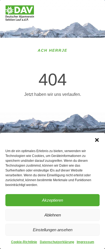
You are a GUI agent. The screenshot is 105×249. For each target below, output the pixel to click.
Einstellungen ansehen (52, 229)
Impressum (85, 242)
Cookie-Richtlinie (24, 242)
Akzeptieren (52, 200)
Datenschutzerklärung (57, 242)
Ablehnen (52, 215)
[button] (97, 140)
